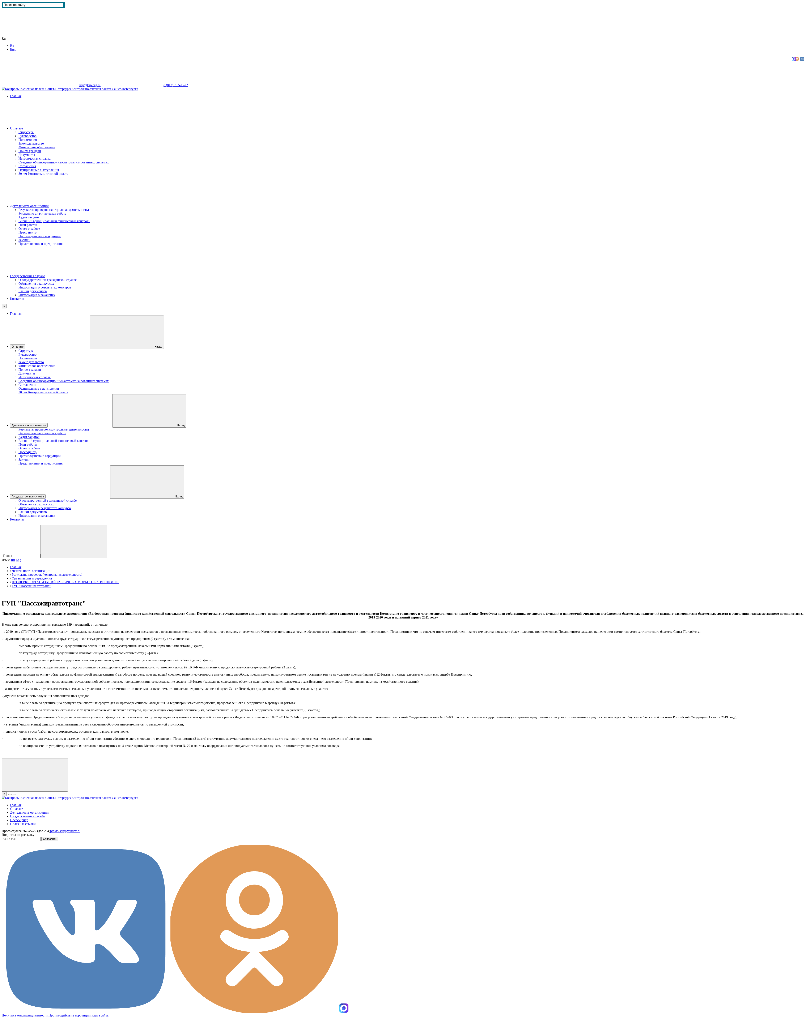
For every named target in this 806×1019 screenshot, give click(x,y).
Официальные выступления (38, 170)
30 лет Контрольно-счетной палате (43, 173)
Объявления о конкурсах (36, 283)
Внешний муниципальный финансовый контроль (54, 221)
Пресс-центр (27, 232)
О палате (16, 128)
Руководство (27, 136)
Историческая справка (34, 158)
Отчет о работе (29, 228)
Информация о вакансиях (36, 295)
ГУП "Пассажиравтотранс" (31, 586)
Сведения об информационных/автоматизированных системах (63, 162)
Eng (13, 49)
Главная (15, 96)
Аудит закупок (28, 217)
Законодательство (31, 143)
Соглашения (27, 166)
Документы (26, 155)
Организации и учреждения (32, 578)
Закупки (24, 240)
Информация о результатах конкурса (44, 287)
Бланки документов (32, 291)
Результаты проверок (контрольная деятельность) (53, 209)
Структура (26, 132)
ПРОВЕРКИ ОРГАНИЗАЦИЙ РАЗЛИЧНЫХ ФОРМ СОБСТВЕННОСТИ (65, 582)
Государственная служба (27, 276)
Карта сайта (196, 85)
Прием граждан (29, 151)
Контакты (17, 298)
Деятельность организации (29, 206)
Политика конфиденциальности (25, 1015)
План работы (27, 225)
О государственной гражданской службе (47, 280)
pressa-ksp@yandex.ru (65, 831)
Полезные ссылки (23, 824)
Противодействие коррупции (39, 236)
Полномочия (27, 139)
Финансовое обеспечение (36, 147)
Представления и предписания (40, 243)
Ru (12, 45)
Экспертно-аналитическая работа (42, 213)
